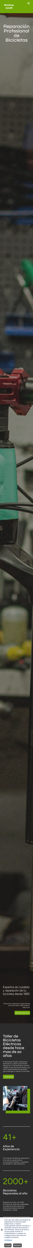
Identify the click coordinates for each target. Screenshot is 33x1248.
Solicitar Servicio (22, 1013)
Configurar (8, 1240)
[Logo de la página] (9, 10)
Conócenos (8, 1077)
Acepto (8, 1245)
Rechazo (17, 1245)
